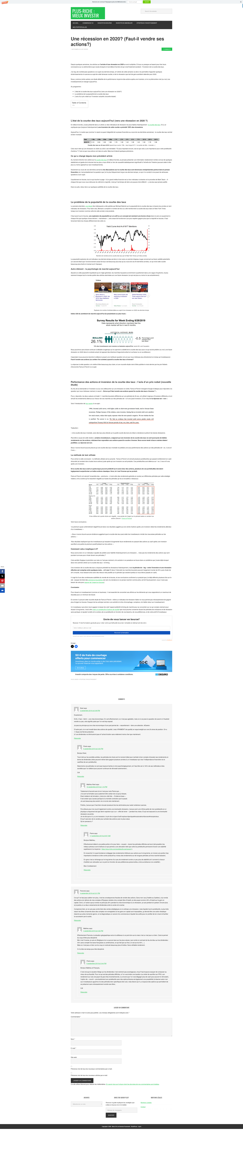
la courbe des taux (154, 125)
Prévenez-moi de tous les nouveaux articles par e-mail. (89, 1075)
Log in (139, 1126)
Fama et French (126, 518)
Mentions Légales (146, 1103)
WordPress (134, 1126)
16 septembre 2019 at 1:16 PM (97, 787)
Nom (73, 1039)
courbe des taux (101, 160)
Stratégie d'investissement (88, 679)
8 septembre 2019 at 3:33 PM (93, 749)
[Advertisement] (105, 57)
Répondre (77, 738)
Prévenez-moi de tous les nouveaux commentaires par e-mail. (91, 1069)
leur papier (89, 403)
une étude (88, 206)
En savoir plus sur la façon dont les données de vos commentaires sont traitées (132, 1084)
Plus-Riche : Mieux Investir (85, 13)
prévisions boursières (95, 580)
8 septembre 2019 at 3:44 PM (96, 963)
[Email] (2, 585)
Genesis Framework (124, 1126)
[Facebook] (2, 571)
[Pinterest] (2, 580)
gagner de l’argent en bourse (94, 582)
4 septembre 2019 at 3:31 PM (90, 893)
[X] (2, 576)
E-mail (73, 1048)
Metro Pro (114, 1126)
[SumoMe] (2, 590)
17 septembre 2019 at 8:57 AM (100, 836)
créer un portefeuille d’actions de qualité (106, 609)
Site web (74, 1057)
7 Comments (167, 49)
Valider (147, 2)
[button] (121, 2)
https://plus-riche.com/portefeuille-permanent (116, 849)
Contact (143, 1107)
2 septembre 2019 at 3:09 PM (90, 710)
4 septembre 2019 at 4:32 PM (93, 931)
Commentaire (76, 1017)
